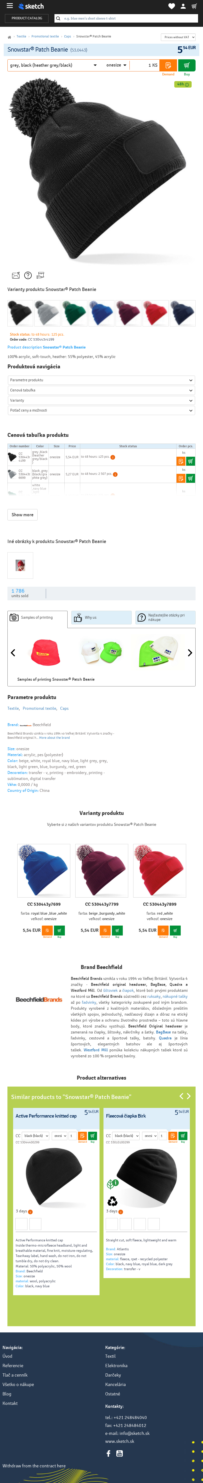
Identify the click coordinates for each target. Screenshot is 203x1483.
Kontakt (10, 1403)
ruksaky (154, 996)
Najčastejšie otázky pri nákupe (166, 617)
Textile (21, 36)
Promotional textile (45, 36)
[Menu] (10, 5)
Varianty (17, 400)
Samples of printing (37, 617)
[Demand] (168, 65)
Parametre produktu (26, 380)
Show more (22, 514)
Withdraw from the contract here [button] (34, 1466)
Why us (91, 617)
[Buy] (187, 65)
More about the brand (54, 738)
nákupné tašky (175, 996)
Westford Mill (96, 1050)
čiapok (128, 990)
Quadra (167, 1038)
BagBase (163, 1032)
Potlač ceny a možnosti (28, 410)
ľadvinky (89, 1002)
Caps (67, 36)
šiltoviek (110, 990)
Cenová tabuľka (22, 390)
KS (154, 65)
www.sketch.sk (119, 1441)
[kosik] (194, 6)
